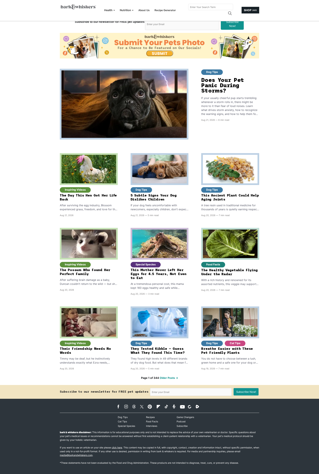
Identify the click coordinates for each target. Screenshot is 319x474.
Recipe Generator (165, 10)
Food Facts (213, 264)
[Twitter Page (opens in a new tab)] (143, 406)
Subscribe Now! (232, 24)
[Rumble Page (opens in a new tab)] (199, 406)
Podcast (181, 421)
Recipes (150, 417)
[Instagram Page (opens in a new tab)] (127, 406)
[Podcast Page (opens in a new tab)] (175, 406)
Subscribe (182, 426)
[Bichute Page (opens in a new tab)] (191, 406)
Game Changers (185, 417)
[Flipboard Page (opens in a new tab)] (160, 406)
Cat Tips (235, 343)
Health (108, 10)
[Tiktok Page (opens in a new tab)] (167, 406)
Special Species (146, 264)
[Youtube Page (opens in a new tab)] (183, 407)
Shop (250, 10)
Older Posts (169, 377)
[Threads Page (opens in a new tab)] (135, 406)
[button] (229, 13)
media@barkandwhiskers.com (76, 455)
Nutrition (125, 10)
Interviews (151, 426)
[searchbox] (210, 7)
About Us (144, 10)
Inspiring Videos (75, 189)
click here (117, 447)
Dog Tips (212, 72)
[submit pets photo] (159, 45)
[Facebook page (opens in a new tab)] (120, 406)
